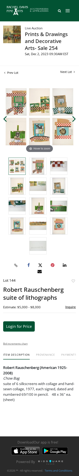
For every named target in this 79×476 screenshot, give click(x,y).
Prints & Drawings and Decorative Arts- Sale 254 (46, 41)
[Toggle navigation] (67, 10)
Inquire (70, 307)
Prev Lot (12, 73)
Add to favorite (73, 281)
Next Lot (66, 72)
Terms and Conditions (58, 470)
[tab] (16, 356)
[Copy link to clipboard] (15, 265)
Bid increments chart (15, 343)
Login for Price (19, 326)
